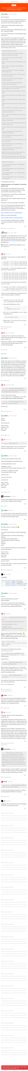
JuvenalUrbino (7, 785)
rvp (3, 361)
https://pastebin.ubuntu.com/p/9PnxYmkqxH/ (12, 217)
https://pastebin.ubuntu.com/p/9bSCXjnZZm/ (11, 212)
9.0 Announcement (13, 240)
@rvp (19, 501)
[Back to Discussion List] (1, 1)
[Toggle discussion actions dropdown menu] (26, 1)
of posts (13, 1)
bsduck (4, 715)
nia (4, 753)
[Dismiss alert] (17, 1068)
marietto (5, 235)
